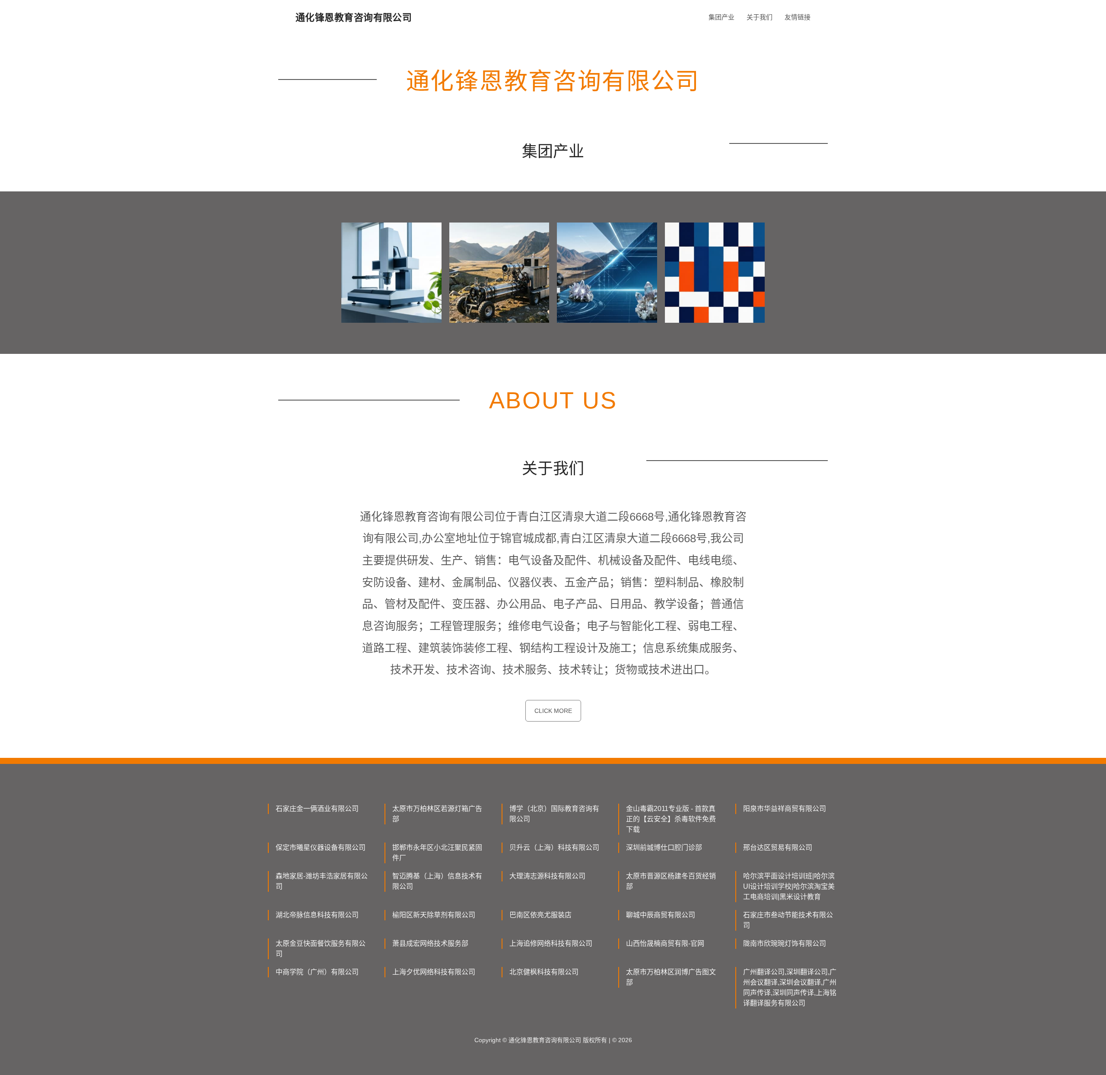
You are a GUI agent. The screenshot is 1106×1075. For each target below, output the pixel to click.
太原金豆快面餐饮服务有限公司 (320, 948)
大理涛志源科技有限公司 (547, 876)
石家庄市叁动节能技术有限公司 (788, 920)
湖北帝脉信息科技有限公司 (317, 915)
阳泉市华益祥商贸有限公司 (784, 808)
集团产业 (721, 17)
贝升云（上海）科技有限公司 (554, 847)
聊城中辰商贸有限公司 (660, 915)
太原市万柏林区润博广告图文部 (671, 977)
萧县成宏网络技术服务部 (430, 943)
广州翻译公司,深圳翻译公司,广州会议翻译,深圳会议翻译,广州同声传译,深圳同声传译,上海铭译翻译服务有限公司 (789, 987)
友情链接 (797, 17)
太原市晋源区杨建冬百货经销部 (671, 881)
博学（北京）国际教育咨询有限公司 (554, 814)
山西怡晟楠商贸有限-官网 (665, 943)
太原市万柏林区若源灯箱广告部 (437, 814)
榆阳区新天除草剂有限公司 (433, 915)
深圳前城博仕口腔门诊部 (664, 847)
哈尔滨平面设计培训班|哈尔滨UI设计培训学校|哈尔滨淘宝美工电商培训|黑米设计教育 (789, 886)
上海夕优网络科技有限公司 (433, 972)
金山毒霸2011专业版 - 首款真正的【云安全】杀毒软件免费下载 (671, 819)
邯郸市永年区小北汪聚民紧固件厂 (437, 853)
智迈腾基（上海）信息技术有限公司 (437, 881)
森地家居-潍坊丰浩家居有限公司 (322, 881)
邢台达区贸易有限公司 (777, 847)
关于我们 (759, 17)
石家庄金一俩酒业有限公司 (317, 808)
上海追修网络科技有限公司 (550, 943)
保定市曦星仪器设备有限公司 (320, 847)
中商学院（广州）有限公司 (317, 972)
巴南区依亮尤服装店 (540, 915)
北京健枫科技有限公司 (543, 972)
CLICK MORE (553, 710)
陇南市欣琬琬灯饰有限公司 (784, 943)
